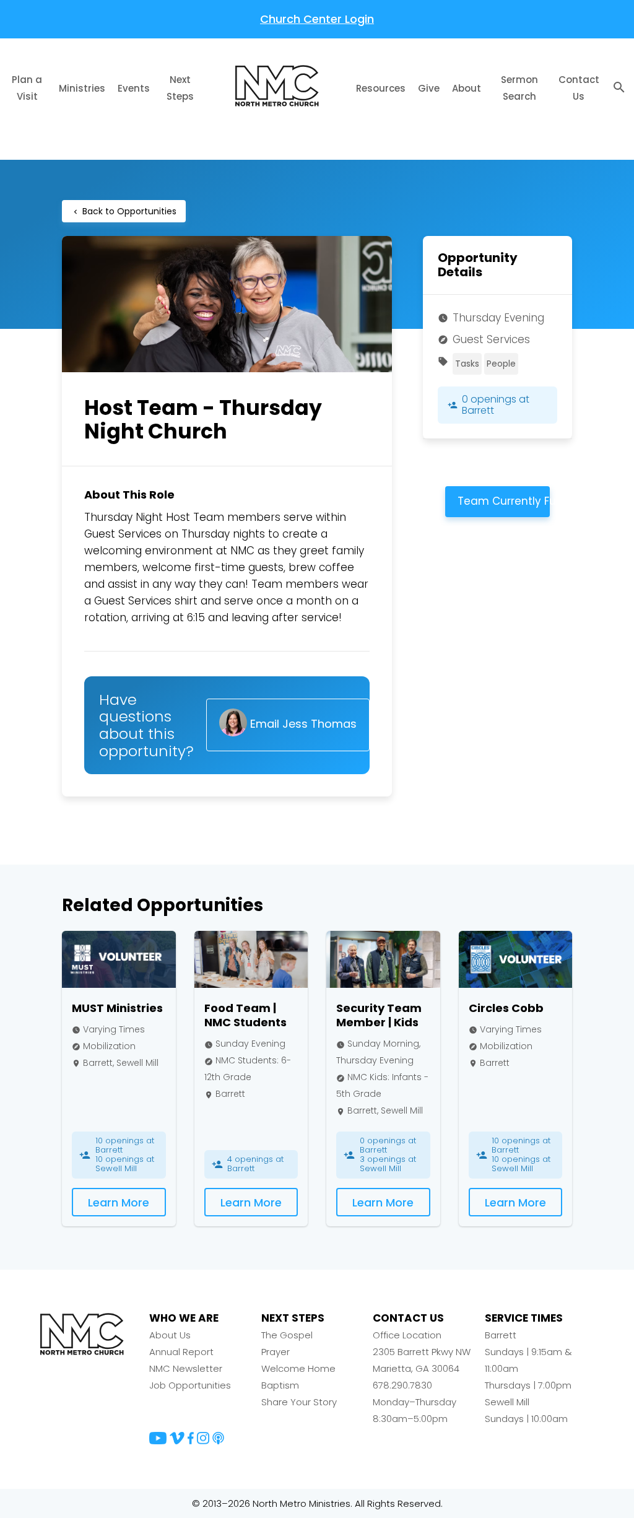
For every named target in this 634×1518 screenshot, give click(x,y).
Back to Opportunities (123, 211)
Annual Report (181, 1351)
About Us (170, 1334)
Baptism (280, 1385)
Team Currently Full (504, 501)
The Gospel (287, 1334)
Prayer (275, 1351)
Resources (381, 88)
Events (134, 88)
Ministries (82, 88)
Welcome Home (298, 1368)
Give (429, 88)
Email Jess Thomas (302, 724)
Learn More (118, 1202)
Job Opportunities (190, 1385)
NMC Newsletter (185, 1368)
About (466, 88)
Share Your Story (299, 1401)
